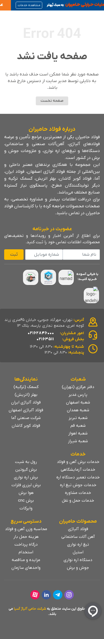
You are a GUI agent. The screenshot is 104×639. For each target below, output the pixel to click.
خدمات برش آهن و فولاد (78, 462)
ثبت (14, 254)
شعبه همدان (78, 410)
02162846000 (41, 333)
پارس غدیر (78, 394)
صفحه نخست (52, 100)
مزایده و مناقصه (26, 560)
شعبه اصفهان (78, 402)
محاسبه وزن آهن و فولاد (26, 529)
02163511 (45, 339)
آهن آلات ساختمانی (78, 537)
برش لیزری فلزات (26, 485)
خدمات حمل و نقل (78, 500)
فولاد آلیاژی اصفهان (26, 410)
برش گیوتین (26, 469)
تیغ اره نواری (78, 544)
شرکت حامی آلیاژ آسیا (30, 608)
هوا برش (26, 493)
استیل (78, 552)
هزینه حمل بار (26, 537)
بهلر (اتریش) (26, 394)
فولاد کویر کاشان (26, 425)
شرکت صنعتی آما (26, 418)
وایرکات (25, 508)
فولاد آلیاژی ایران (26, 402)
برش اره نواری (26, 477)
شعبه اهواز (78, 433)
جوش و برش (78, 567)
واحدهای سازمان (25, 567)
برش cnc (26, 500)
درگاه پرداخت (26, 544)
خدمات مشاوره (78, 493)
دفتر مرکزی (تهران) (78, 387)
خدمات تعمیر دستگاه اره (78, 477)
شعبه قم (78, 425)
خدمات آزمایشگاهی (78, 469)
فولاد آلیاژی (78, 529)
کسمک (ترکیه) (26, 387)
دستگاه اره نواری (78, 560)
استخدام (26, 552)
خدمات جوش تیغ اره (78, 485)
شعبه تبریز (78, 418)
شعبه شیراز (78, 441)
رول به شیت (26, 462)
